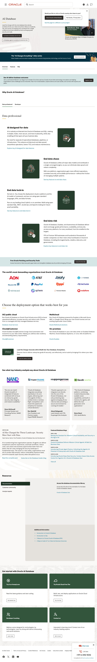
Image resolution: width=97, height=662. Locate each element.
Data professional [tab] (7, 104)
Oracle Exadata (54, 339)
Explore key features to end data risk (56, 246)
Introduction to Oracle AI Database (46, 533)
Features (12, 66)
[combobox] (48, 4)
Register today (88, 80)
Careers (49, 650)
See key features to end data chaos (55, 179)
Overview (5, 66)
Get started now (11, 600)
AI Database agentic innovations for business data (16, 40)
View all (53, 462)
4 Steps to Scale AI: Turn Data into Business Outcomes (52, 541)
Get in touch (58, 636)
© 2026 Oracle (6, 650)
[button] (6, 4)
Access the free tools (80, 261)
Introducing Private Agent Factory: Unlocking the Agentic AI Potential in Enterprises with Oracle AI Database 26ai (70, 450)
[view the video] (80, 27)
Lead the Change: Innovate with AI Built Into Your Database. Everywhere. (41, 350)
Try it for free (58, 600)
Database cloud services (10, 325)
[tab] (15, 484)
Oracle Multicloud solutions (58, 325)
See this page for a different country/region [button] (57, 23)
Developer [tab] (18, 104)
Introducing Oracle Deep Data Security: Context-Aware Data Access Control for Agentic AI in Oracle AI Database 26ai (72, 457)
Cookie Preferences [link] (33, 650)
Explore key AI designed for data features (20, 148)
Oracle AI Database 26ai (63, 492)
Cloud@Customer (8, 339)
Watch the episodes (79, 57)
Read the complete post (10, 458)
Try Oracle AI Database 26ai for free (12, 35)
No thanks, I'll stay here (73, 18)
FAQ (18, 66)
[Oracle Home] (15, 4)
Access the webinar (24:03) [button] (24, 358)
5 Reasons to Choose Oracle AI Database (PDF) (49, 538)
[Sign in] (87, 4)
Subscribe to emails (58, 650)
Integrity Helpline (69, 650)
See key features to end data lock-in (18, 211)
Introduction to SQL (42, 536)
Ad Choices (42, 650)
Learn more (10, 636)
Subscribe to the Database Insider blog (33, 458)
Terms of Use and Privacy (19, 650)
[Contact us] (91, 4)
